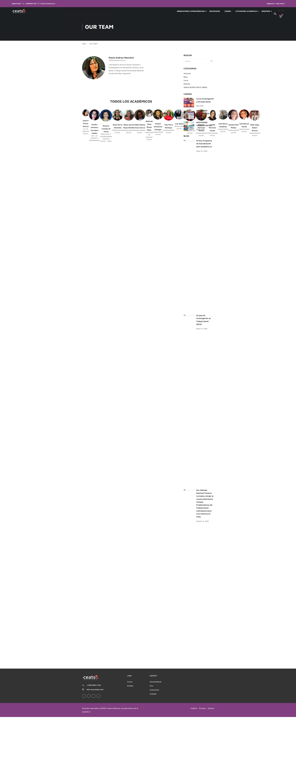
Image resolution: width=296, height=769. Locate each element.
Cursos (228, 11)
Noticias (187, 84)
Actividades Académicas (246, 11)
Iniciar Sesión (280, 3)
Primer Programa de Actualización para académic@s (204, 144)
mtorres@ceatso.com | (48, 3)
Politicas (194, 708)
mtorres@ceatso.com (94, 689)
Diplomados (214, 11)
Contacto (153, 694)
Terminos (202, 708)
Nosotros (266, 11)
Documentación (156, 682)
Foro (151, 686)
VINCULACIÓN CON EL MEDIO (195, 87)
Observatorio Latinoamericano (191, 11)
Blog (185, 77)
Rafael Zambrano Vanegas (158, 126)
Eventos (130, 686)
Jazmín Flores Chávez (86, 123)
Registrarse (271, 3)
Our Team (93, 44)
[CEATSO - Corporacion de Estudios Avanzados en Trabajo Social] (19, 11)
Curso (186, 80)
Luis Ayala (179, 124)
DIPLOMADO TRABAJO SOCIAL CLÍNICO (204, 125)
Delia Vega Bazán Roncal (254, 128)
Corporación (154, 690)
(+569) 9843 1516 (94, 685)
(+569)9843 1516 (31, 3)
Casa (84, 44)
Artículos (187, 73)
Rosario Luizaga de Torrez (106, 129)
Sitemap (211, 708)
